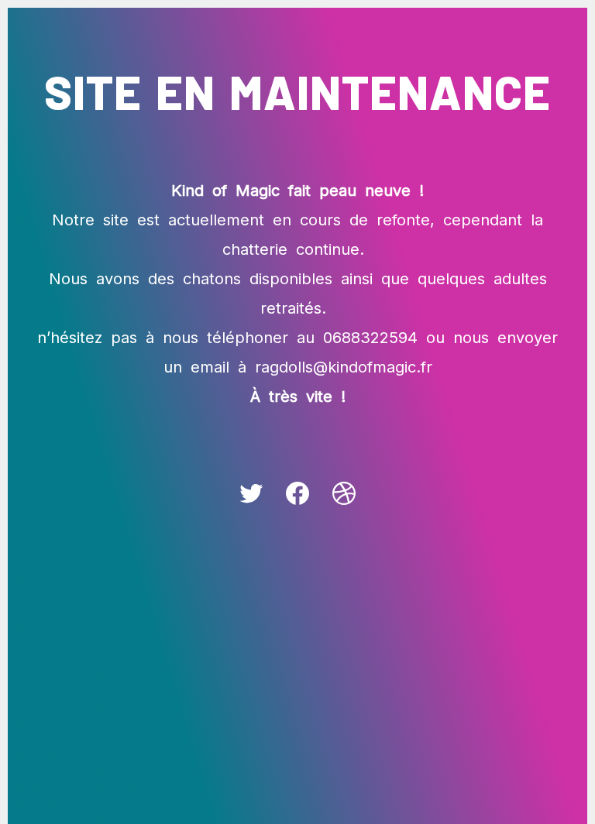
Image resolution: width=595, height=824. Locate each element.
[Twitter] (251, 493)
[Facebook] (297, 493)
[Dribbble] (344, 493)
